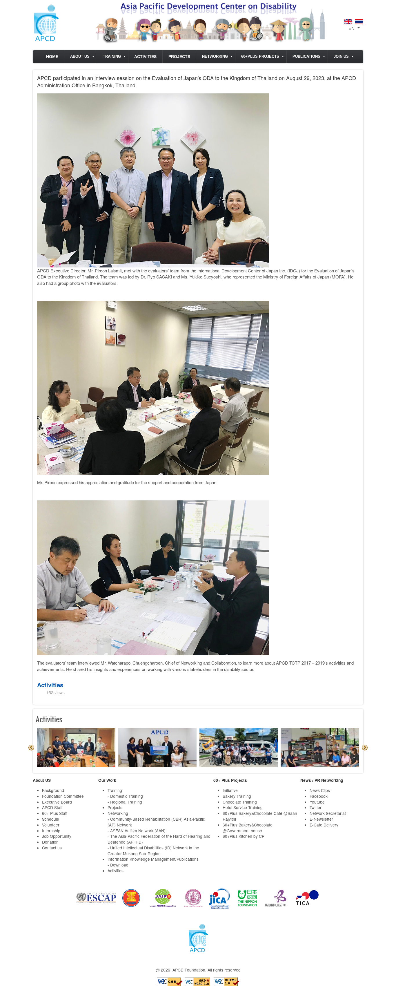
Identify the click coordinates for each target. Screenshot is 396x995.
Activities (145, 57)
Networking (215, 57)
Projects (179, 57)
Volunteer (50, 825)
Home (52, 57)
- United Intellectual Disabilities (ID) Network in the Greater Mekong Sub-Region (153, 850)
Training (112, 57)
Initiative (230, 790)
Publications (306, 57)
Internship (51, 830)
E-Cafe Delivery (324, 825)
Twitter (315, 807)
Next (365, 747)
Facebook (319, 796)
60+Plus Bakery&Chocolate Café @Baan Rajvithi (260, 816)
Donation (50, 842)
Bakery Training (237, 796)
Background (53, 790)
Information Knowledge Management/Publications (153, 859)
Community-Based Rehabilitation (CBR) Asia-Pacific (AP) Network (156, 822)
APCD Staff (52, 807)
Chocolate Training (240, 802)
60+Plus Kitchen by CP (243, 836)
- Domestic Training (125, 796)
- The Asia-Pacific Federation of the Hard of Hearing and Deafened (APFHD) (159, 839)
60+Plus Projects (260, 57)
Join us (341, 57)
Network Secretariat (328, 813)
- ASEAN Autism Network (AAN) (137, 830)
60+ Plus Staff (54, 813)
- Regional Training (125, 802)
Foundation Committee (63, 796)
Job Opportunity (56, 836)
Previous (31, 747)
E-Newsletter (321, 819)
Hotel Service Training (243, 807)
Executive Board (57, 802)
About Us (80, 57)
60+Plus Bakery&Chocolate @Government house (248, 827)
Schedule (50, 819)
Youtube (317, 802)
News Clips (320, 790)
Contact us (52, 848)
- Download (118, 865)
